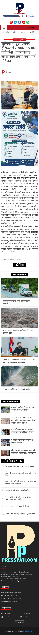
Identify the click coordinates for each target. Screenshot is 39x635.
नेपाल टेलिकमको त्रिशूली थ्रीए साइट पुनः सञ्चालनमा (20, 514)
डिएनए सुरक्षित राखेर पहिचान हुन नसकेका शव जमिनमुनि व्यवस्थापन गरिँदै (18, 498)
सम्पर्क (4, 566)
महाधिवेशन (33, 32)
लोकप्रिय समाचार (12, 461)
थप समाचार (19, 274)
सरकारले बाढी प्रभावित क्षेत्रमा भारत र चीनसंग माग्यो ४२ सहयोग (23, 409)
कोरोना (23, 32)
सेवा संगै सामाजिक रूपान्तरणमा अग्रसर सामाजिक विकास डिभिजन (22, 431)
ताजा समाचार (10, 401)
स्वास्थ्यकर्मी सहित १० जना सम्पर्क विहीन (16, 389)
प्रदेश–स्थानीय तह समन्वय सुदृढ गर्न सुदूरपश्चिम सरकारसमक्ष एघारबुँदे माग (23, 452)
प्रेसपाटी (8, 72)
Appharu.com (29, 631)
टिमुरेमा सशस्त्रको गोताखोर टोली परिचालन (17, 506)
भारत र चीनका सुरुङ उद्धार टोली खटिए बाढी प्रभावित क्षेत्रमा (18, 332)
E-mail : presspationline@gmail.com (13, 581)
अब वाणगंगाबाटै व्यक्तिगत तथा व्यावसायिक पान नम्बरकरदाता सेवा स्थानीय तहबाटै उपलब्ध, (23, 420)
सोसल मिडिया (6, 608)
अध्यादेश (6, 32)
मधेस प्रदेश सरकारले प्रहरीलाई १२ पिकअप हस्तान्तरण (22, 441)
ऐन (15, 32)
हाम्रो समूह (5, 587)
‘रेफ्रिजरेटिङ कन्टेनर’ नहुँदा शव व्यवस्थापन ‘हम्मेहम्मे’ (16, 302)
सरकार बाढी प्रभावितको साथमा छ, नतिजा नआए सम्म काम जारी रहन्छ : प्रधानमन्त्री (19, 361)
